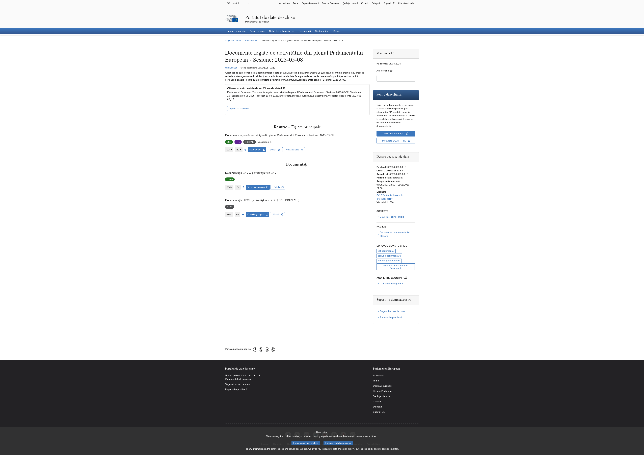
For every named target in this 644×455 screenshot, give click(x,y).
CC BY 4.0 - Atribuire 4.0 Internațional (396, 197)
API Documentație (394, 133)
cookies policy (366, 449)
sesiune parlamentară (389, 255)
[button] (282, 31)
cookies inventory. (390, 449)
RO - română (233, 3)
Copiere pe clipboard (239, 108)
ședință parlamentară (389, 260)
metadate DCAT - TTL (394, 140)
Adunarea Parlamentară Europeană (396, 266)
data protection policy (343, 449)
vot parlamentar (386, 250)
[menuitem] (236, 31)
